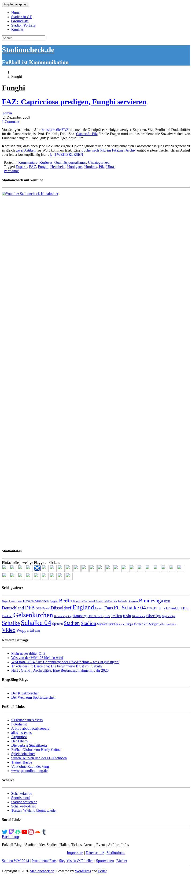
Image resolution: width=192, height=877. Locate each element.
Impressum (75, 853)
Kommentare (27, 162)
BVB (167, 601)
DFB (30, 607)
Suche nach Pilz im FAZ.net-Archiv (108, 150)
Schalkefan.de (21, 793)
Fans (108, 607)
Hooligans (74, 167)
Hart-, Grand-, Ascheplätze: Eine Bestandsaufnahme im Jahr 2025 (60, 670)
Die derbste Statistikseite (29, 745)
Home (15, 13)
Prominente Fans (44, 861)
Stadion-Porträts (23, 25)
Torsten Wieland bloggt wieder (34, 810)
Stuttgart (121, 624)
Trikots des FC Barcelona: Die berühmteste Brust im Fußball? (56, 666)
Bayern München (36, 601)
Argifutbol (19, 737)
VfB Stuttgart (151, 624)
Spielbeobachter (23, 754)
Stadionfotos (116, 853)
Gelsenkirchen (33, 615)
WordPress (83, 871)
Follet (102, 871)
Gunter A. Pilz (86, 134)
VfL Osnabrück (167, 624)
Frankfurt (7, 616)
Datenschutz (95, 853)
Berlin (65, 601)
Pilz (101, 167)
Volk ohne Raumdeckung (30, 766)
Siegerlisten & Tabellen (76, 861)
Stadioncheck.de (28, 49)
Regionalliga (168, 616)
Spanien (57, 624)
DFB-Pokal (43, 608)
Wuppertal (25, 630)
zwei (19, 150)
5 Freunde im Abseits (27, 720)
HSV (107, 616)
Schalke (11, 623)
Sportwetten (105, 861)
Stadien (72, 623)
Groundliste (20, 21)
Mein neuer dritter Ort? (28, 653)
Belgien (54, 601)
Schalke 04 (36, 622)
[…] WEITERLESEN (66, 154)
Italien (116, 616)
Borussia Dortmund (84, 601)
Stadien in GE (21, 17)
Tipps (129, 624)
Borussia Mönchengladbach (111, 601)
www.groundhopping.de (29, 771)
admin (7, 113)
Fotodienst (19, 724)
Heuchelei (57, 167)
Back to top (10, 837)
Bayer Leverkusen (12, 601)
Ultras (110, 167)
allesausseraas (21, 733)
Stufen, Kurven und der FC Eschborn (39, 758)
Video (8, 630)
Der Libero (19, 741)
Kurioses (45, 162)
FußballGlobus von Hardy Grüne (35, 750)
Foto (186, 608)
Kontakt (17, 29)
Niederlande (138, 616)
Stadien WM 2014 (15, 861)
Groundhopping (63, 616)
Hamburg (80, 616)
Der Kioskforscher (25, 693)
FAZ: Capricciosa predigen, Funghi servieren (74, 101)
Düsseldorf (61, 607)
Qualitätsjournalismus (70, 162)
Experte (21, 167)
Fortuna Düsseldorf (168, 608)
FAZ (32, 167)
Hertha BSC (95, 616)
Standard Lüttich (106, 624)
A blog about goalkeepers (30, 728)
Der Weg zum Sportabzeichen (33, 697)
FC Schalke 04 (130, 608)
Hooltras (90, 167)
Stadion (88, 623)
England (83, 607)
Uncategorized (99, 162)
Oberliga (153, 616)
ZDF (38, 630)
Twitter (138, 624)
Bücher (121, 861)
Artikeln (30, 150)
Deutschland (13, 607)
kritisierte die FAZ (55, 130)
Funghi (43, 167)
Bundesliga (151, 600)
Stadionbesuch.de (24, 802)
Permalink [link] (11, 171)
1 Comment (10, 122)
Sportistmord (20, 798)
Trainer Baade (21, 762)
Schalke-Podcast (23, 806)
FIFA (150, 608)
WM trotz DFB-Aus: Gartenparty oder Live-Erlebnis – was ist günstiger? (65, 662)
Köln (127, 616)
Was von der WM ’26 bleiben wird (37, 658)
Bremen (133, 601)
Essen (99, 608)
